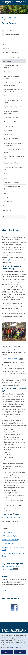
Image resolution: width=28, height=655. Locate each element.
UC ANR (4, 17)
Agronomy (6, 48)
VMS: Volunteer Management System (12, 188)
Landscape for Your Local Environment (11, 112)
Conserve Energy (9, 135)
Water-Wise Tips (8, 130)
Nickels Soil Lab (7, 202)
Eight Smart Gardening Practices (13, 107)
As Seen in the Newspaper (11, 96)
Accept (20, 652)
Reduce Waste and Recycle (11, 122)
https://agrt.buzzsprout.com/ (11, 517)
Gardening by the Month (11, 163)
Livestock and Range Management (13, 57)
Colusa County (12, 17)
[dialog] (14, 644)
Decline (7, 652)
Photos (6, 174)
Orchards (5, 197)
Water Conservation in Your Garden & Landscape (14, 157)
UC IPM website (7, 591)
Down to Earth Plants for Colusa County (13, 151)
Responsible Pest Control (11, 118)
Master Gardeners (8, 61)
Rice (4, 206)
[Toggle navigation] (3, 2)
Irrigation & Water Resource (11, 52)
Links (5, 178)
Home (4, 40)
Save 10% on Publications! (11, 182)
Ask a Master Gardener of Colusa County (13, 101)
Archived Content (8, 217)
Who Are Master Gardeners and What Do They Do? (13, 90)
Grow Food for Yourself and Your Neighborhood (13, 144)
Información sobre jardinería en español (13, 66)
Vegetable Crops (7, 210)
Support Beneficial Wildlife (11, 139)
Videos (6, 193)
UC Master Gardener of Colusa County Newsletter (13, 84)
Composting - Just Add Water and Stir (13, 168)
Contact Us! (7, 72)
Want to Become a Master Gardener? (11, 77)
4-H (4, 44)
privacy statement (15, 647)
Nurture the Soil (8, 126)
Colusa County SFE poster (12, 359)
